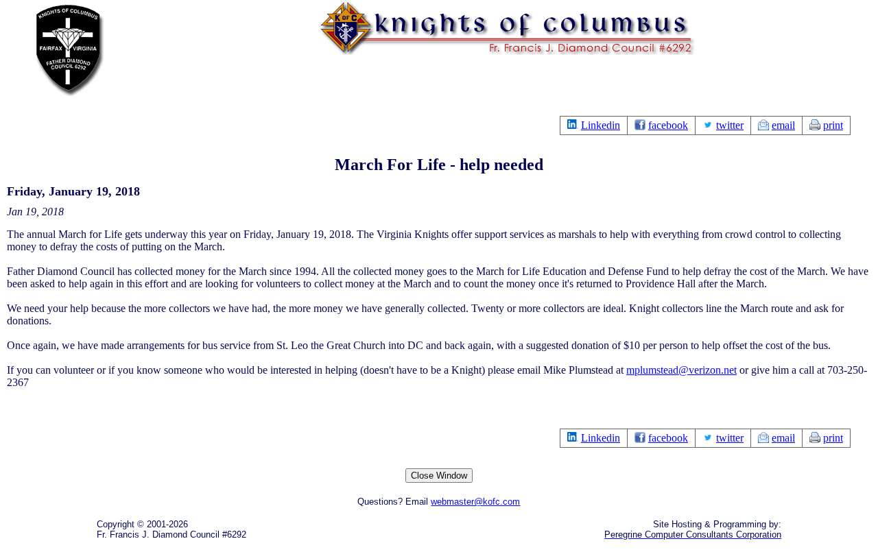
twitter (730, 125)
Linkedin (600, 125)
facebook (668, 125)
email (783, 125)
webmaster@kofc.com (475, 501)
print (833, 125)
